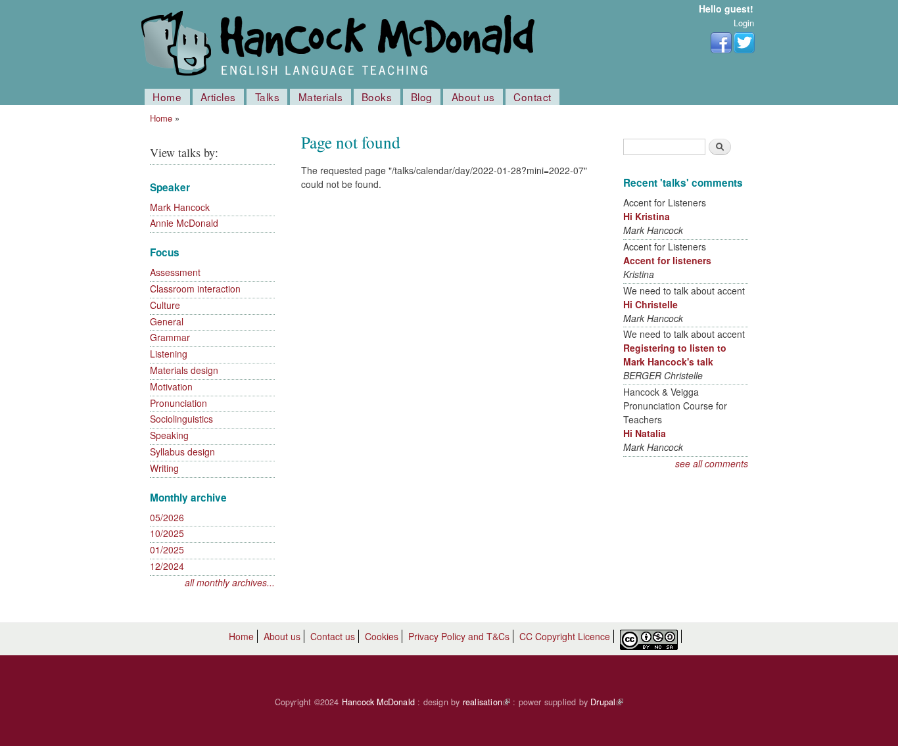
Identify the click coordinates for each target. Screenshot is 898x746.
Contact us (332, 636)
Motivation (171, 386)
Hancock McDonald (378, 702)
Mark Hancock (180, 207)
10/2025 (167, 533)
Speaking (169, 435)
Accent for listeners (667, 260)
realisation (486, 702)
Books (377, 96)
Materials (320, 96)
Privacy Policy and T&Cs (458, 636)
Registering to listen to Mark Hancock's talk (674, 354)
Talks (267, 96)
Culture (165, 305)
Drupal (606, 702)
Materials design (184, 370)
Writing (164, 468)
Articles (218, 96)
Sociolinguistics (181, 418)
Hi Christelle (650, 304)
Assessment (175, 272)
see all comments (711, 463)
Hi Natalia (644, 433)
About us (473, 96)
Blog (422, 96)
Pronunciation (178, 402)
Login (744, 22)
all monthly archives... (230, 582)
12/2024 (167, 565)
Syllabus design (182, 451)
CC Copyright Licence (564, 636)
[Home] (340, 44)
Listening (168, 353)
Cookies (381, 636)
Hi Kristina (646, 216)
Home (167, 96)
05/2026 (167, 517)
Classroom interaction (195, 288)
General (166, 321)
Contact (532, 96)
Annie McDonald (184, 222)
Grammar (170, 337)
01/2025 (167, 549)
